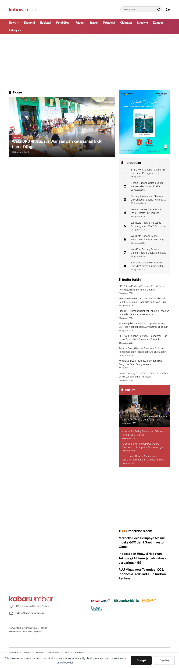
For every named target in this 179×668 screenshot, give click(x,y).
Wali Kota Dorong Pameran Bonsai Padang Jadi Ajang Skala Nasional (148, 251)
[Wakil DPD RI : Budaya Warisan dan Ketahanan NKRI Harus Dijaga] (62, 127)
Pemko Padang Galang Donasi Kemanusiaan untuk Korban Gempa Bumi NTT (147, 184)
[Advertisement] (89, 62)
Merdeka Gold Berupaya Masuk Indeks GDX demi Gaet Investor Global (142, 542)
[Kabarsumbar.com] (23, 9)
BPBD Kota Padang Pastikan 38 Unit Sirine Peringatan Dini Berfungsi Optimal (148, 171)
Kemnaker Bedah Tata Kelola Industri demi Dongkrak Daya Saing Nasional (141, 362)
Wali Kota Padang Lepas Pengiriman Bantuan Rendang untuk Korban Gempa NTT (147, 238)
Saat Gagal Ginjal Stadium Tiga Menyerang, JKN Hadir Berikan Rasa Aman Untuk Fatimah (143, 325)
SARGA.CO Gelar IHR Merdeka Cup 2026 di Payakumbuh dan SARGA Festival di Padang (147, 264)
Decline (164, 660)
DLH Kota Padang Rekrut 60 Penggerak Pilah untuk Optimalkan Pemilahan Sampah (143, 338)
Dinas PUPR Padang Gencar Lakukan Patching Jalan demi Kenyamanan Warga (144, 313)
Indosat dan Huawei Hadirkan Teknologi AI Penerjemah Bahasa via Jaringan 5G (142, 558)
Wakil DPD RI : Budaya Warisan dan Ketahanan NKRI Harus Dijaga (57, 144)
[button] (158, 9)
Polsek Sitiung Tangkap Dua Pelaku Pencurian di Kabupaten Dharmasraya (142, 445)
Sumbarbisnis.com (138, 531)
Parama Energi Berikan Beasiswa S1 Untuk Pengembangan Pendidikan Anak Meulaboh (142, 350)
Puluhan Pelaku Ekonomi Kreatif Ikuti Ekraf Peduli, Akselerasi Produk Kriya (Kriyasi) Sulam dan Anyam (144, 300)
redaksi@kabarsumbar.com (29, 613)
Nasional (16, 137)
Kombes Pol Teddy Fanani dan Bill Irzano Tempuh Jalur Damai (143, 433)
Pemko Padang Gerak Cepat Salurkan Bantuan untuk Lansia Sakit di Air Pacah (144, 375)
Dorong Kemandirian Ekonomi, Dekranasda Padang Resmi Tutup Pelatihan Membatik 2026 (149, 198)
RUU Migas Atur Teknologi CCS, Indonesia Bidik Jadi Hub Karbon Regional (142, 574)
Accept (141, 660)
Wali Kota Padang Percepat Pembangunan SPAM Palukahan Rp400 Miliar (148, 224)
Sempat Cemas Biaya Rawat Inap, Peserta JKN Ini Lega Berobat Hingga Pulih (146, 211)
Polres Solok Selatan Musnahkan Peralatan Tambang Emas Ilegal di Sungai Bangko (143, 458)
